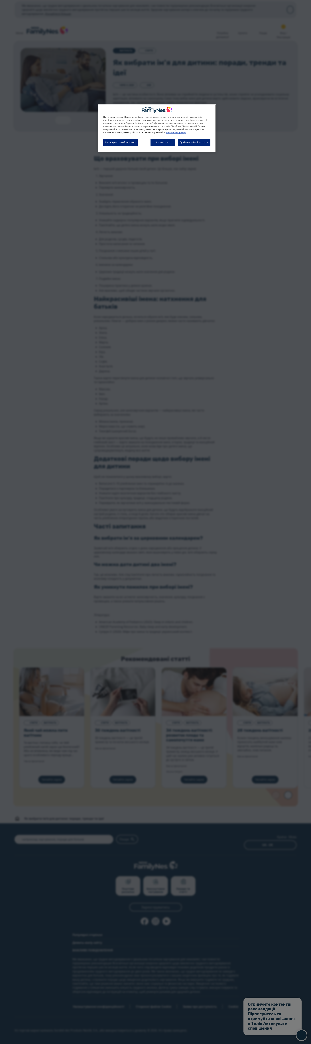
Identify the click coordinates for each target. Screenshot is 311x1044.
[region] (157, 128)
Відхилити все (162, 142)
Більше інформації (176, 132)
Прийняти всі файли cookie (194, 142)
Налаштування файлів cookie (120, 142)
